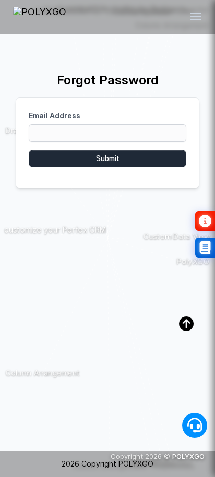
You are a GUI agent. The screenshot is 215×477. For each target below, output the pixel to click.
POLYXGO (188, 456)
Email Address (54, 115)
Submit (108, 158)
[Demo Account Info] (205, 221)
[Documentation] (205, 248)
